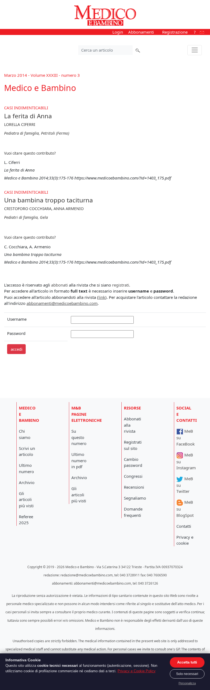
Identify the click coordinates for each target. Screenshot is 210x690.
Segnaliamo (135, 498)
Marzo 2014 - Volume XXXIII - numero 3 (42, 75)
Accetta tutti (187, 662)
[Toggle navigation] (194, 50)
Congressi (133, 476)
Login (117, 32)
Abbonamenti (141, 32)
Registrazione (175, 32)
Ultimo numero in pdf (78, 460)
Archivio (26, 482)
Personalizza (187, 683)
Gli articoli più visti (26, 499)
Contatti (183, 526)
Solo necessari (187, 674)
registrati (120, 285)
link (101, 297)
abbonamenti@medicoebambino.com (62, 303)
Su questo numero (78, 437)
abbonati (59, 285)
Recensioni (134, 487)
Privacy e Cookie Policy (137, 671)
